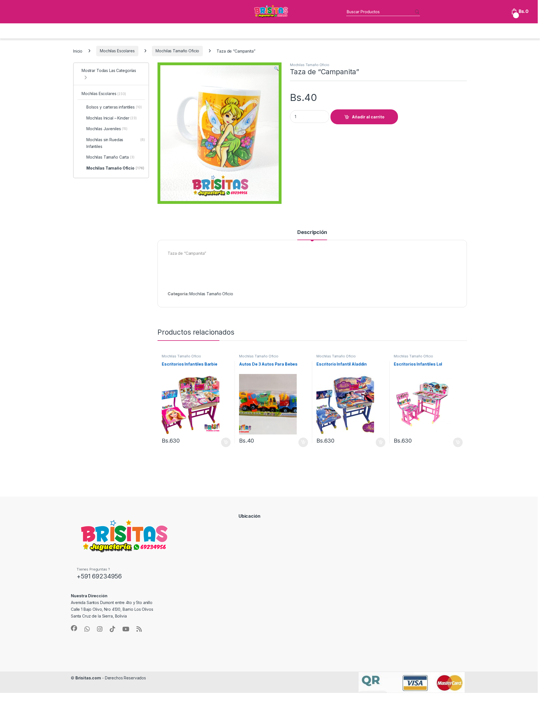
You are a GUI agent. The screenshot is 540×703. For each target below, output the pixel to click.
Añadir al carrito (368, 116)
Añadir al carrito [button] (225, 442)
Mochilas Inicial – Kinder (111, 118)
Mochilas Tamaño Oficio (177, 50)
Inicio (77, 50)
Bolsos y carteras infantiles (114, 107)
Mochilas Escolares (117, 50)
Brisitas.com (88, 677)
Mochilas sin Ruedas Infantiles (115, 143)
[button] (276, 68)
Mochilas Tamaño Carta (110, 157)
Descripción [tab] (312, 232)
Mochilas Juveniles (106, 128)
